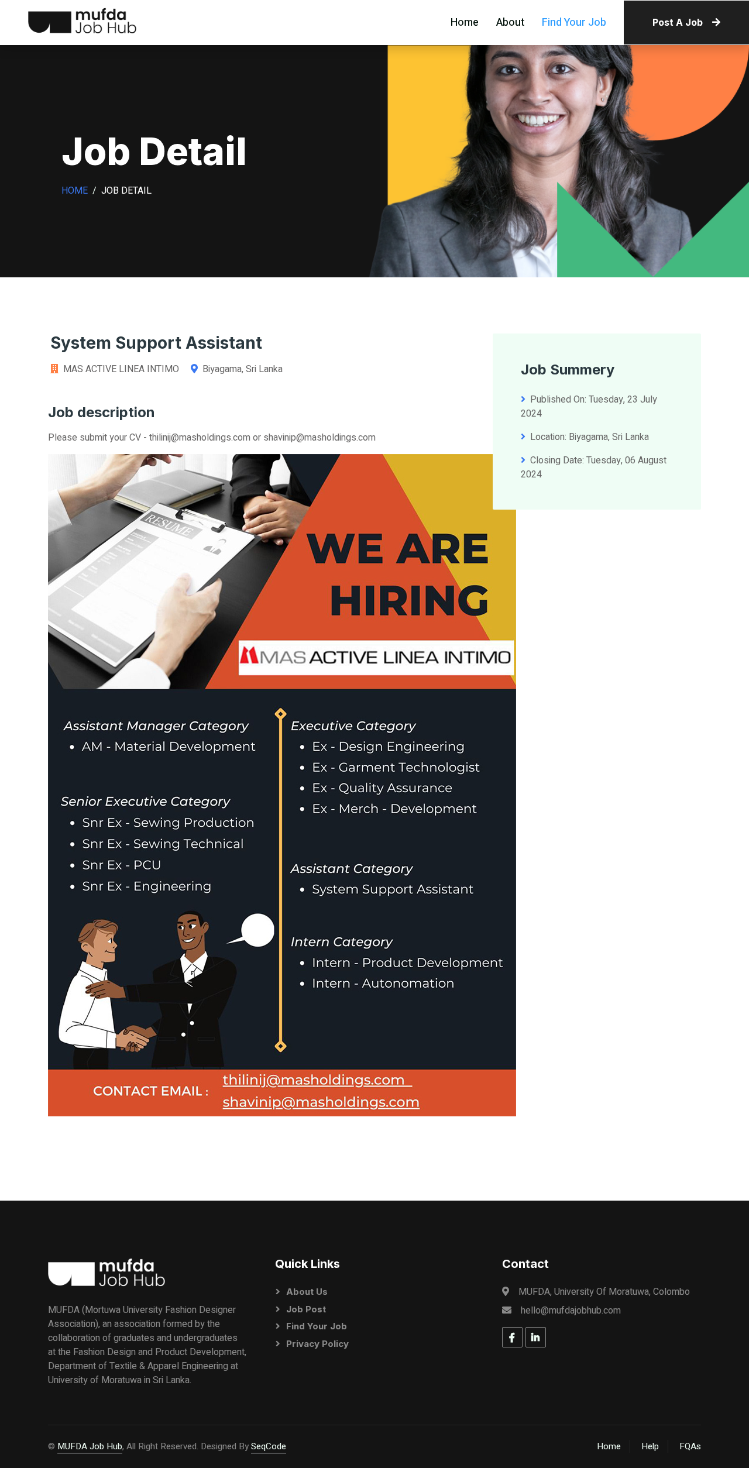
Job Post (306, 1309)
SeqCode (268, 1446)
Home (465, 22)
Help (650, 1446)
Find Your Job (574, 22)
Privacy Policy (317, 1343)
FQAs (690, 1446)
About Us (307, 1291)
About (510, 22)
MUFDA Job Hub (89, 1446)
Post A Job (677, 22)
